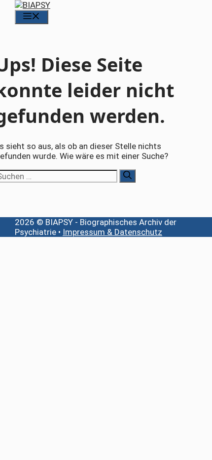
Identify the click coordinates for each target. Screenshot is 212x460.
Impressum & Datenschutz (112, 232)
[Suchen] (127, 176)
